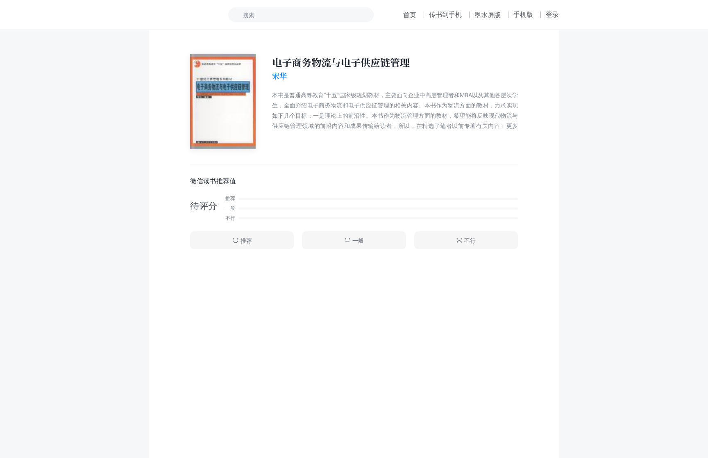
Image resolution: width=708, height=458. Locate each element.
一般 (358, 240)
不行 (470, 240)
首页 (409, 15)
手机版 (523, 14)
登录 (552, 14)
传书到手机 (445, 14)
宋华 (279, 76)
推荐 (246, 240)
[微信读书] (176, 14)
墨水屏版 (487, 15)
